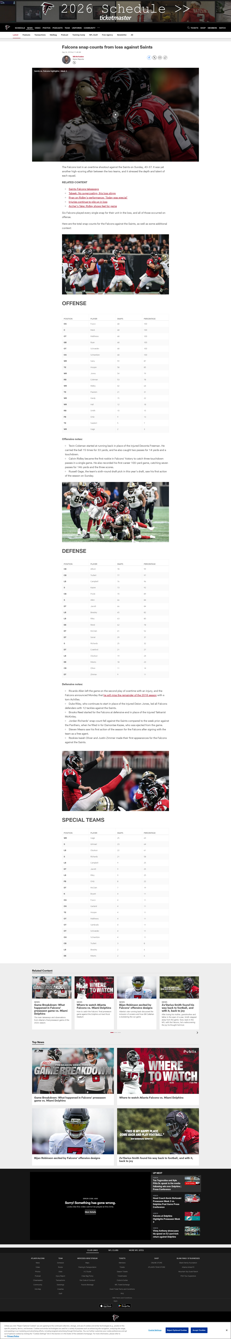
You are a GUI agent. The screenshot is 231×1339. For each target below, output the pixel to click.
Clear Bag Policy (87, 1276)
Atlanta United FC (188, 1267)
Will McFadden (78, 56)
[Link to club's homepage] (7, 27)
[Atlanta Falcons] (115, 1318)
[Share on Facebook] (149, 59)
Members (122, 1263)
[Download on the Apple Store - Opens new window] (106, 1306)
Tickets (122, 1267)
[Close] (227, 1330)
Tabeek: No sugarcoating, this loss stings (92, 193)
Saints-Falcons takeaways (84, 188)
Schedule (60, 1263)
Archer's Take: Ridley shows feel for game (93, 206)
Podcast (38, 1276)
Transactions (60, 1280)
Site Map (38, 1289)
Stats (60, 1271)
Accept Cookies (199, 1330)
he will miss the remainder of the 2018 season (130, 695)
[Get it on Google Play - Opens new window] (124, 1307)
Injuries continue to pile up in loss (88, 201)
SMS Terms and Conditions (122, 1298)
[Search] (188, 27)
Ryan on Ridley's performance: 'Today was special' (98, 197)
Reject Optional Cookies (177, 1330)
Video (38, 1267)
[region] (115, 1330)
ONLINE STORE (156, 1263)
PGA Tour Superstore (188, 1276)
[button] (115, 114)
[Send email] (160, 59)
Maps (87, 1263)
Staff (60, 1293)
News (38, 1263)
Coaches (60, 1289)
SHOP (156, 1258)
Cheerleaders (38, 1280)
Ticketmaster (122, 1276)
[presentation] (198, 1033)
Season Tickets (122, 1271)
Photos (37, 1271)
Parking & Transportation (87, 1267)
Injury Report (60, 1276)
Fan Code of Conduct (87, 1280)
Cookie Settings (154, 1330)
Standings (60, 1285)
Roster (60, 1267)
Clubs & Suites (122, 1280)
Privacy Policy (13, 1336)
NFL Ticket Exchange (122, 1285)
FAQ (122, 1293)
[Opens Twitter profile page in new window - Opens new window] (74, 62)
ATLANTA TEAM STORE (156, 1267)
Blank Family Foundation (188, 1263)
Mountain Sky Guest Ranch (188, 1271)
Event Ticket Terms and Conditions (122, 1289)
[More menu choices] (98, 28)
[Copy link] (165, 57)
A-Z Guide (87, 1271)
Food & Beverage (87, 1285)
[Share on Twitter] (154, 59)
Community (37, 1285)
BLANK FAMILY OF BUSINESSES (188, 1258)
